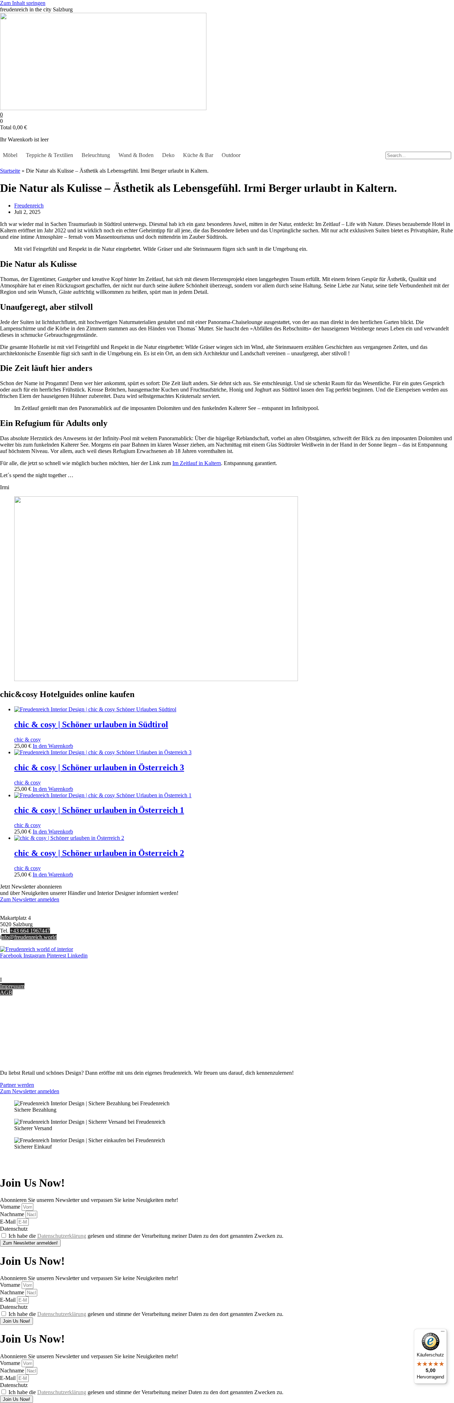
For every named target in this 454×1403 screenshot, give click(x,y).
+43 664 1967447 (30, 931)
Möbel (10, 155)
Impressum (12, 986)
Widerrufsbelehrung (22, 1036)
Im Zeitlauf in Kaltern (196, 463)
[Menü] (442, 1333)
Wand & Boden (136, 155)
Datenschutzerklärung (61, 1236)
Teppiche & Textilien (49, 155)
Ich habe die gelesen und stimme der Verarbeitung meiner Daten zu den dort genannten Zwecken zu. (146, 1236)
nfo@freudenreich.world (29, 937)
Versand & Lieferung (23, 1023)
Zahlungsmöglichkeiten (26, 1029)
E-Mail (8, 1222)
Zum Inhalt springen (22, 3)
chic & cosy (27, 739)
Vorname (11, 1207)
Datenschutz (14, 1049)
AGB (6, 992)
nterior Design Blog (24, 980)
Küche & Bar (198, 155)
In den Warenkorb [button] (53, 746)
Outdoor (231, 155)
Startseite (10, 171)
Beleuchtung (96, 155)
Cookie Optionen (19, 1042)
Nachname (13, 1214)
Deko (168, 155)
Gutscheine (12, 1017)
